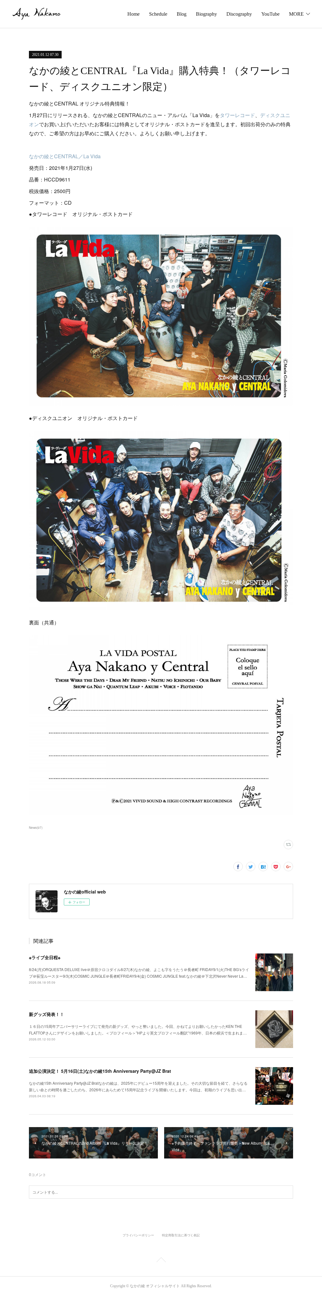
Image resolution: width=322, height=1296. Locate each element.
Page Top (161, 1260)
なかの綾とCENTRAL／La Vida (65, 156)
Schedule (158, 14)
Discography (239, 14)
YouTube (270, 14)
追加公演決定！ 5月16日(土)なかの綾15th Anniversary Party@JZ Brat (100, 1071)
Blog (181, 14)
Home (133, 14)
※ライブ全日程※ (44, 957)
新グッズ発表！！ (46, 1014)
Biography (206, 14)
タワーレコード (237, 115)
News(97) (35, 827)
